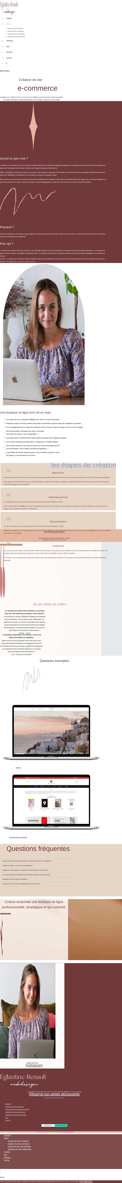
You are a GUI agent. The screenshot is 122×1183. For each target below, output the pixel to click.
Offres (6, 1138)
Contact (8, 1120)
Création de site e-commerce (19, 1144)
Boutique (7, 1157)
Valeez (18, 767)
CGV (73, 1131)
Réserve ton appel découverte (54, 1094)
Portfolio (7, 1152)
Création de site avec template (15, 1112)
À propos (8, 1104)
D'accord (82, 1181)
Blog (6, 1118)
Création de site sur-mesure (14, 1107)
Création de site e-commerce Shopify (17, 1109)
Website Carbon (61, 1125)
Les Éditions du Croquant (18, 837)
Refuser (88, 1181)
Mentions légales (66, 1131)
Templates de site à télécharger (16, 1115)
